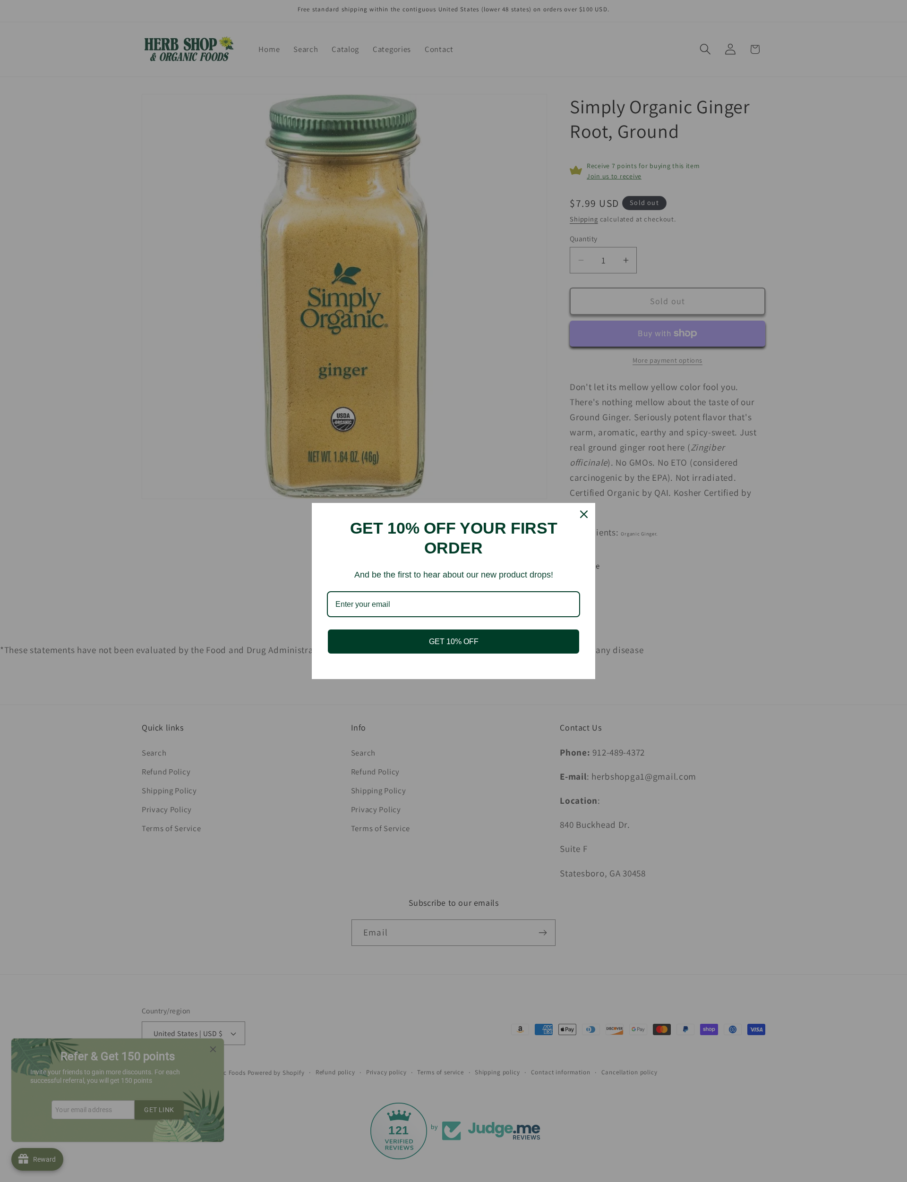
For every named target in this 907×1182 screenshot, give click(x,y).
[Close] (584, 514)
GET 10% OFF (454, 642)
